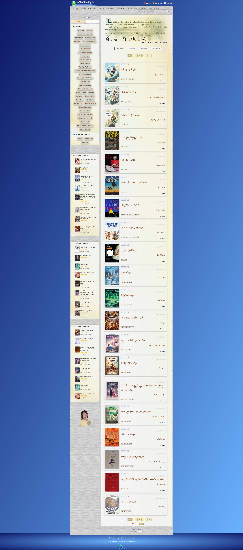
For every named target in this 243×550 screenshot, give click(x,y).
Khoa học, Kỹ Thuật (125, 511)
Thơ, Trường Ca (85, 121)
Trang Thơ (101, 8)
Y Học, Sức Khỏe (85, 81)
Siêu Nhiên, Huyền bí (90, 103)
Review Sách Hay (85, 129)
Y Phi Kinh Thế (85, 368)
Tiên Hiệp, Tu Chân (125, 102)
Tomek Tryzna (161, 255)
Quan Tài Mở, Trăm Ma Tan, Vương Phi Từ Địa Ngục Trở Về (87, 349)
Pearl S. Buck (161, 142)
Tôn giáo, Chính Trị (89, 96)
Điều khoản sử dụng (128, 538)
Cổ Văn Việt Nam (85, 63)
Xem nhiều (132, 48)
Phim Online (120, 8)
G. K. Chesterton (160, 484)
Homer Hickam (160, 210)
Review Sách (91, 8)
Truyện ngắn (81, 30)
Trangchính (74, 8)
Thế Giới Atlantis (127, 295)
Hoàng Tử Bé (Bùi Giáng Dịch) (132, 457)
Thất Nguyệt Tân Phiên (158, 120)
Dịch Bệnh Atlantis (128, 434)
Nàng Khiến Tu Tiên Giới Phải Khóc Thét (88, 208)
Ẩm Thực (137, 8)
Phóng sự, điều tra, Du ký (85, 118)
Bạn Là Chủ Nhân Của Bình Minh (134, 183)
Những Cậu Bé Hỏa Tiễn (130, 205)
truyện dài (89, 30)
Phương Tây (85, 142)
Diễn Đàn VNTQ (154, 8)
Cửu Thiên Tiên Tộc (86, 186)
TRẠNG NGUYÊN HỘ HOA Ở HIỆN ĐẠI (88, 218)
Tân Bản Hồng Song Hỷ (157, 97)
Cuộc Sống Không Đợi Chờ (131, 138)
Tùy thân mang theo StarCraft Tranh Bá (86, 177)
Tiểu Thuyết (124, 147)
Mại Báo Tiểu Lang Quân (157, 345)
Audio (138, 40)
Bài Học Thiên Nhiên (129, 502)
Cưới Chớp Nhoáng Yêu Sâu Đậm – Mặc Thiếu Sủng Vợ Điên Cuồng (88, 292)
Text (111, 40)
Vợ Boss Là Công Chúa (88, 159)
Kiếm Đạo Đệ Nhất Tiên (87, 273)
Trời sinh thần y (85, 302)
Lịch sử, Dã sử (124, 124)
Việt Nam (80, 138)
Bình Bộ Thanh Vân (128, 70)
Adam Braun (161, 233)
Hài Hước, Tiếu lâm (85, 45)
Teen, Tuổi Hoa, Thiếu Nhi (127, 466)
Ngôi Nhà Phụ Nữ (128, 160)
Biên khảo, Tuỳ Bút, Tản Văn (85, 34)
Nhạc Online (110, 8)
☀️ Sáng (77, 21)
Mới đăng (119, 48)
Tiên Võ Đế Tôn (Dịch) (87, 247)
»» (149, 55)
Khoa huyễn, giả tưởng (126, 282)
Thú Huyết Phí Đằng (128, 363)
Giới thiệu (112, 538)
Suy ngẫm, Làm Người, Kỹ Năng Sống (130, 214)
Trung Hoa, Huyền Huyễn (89, 41)
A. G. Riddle (161, 278)
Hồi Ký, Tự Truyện (81, 92)
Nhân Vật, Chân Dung (85, 74)
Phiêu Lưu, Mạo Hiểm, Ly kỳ (127, 327)
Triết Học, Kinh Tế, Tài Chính (85, 78)
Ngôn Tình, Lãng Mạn (126, 349)
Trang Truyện (81, 8)
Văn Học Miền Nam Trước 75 (85, 125)
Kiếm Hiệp (77, 41)
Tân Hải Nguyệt (160, 323)
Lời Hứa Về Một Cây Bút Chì (132, 228)
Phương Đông (89, 138)
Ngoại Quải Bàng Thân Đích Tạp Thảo (136, 412)
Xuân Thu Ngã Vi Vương (130, 115)
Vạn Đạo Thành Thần (129, 93)
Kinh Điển (123, 192)
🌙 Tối (92, 21)
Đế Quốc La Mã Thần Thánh (132, 318)
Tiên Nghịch (84, 264)
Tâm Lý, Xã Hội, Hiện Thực (127, 79)
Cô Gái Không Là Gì (129, 250)
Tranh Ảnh (128, 8)
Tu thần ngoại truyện (87, 330)
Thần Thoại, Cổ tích (90, 37)
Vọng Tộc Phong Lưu (87, 168)
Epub (128, 40)
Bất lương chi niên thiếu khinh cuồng (88, 359)
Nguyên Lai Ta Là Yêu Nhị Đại (133, 341)
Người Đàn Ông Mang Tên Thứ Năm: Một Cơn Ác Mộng (142, 479)
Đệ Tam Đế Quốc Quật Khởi (87, 282)
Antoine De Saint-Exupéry (157, 462)
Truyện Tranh (79, 100)
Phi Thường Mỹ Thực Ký (88, 311)
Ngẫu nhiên (156, 48)
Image (147, 40)
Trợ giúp (118, 538)
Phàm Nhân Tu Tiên (86, 376)
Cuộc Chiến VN (90, 100)
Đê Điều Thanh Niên (158, 417)
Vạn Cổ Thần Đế (85, 256)
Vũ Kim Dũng (160, 507)
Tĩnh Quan (161, 368)
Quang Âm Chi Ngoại (87, 338)
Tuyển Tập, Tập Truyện (85, 67)
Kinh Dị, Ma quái (85, 56)
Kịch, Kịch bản (78, 103)
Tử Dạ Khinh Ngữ (159, 395)
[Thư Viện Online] (85, 3)
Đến (141, 523)
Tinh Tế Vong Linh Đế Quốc (87, 227)
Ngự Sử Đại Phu (160, 75)
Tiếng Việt (144, 8)
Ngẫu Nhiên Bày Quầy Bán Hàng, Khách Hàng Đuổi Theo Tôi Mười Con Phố (88, 197)
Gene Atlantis (126, 273)
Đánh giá (144, 48)
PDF (119, 40)
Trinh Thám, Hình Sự (126, 489)
